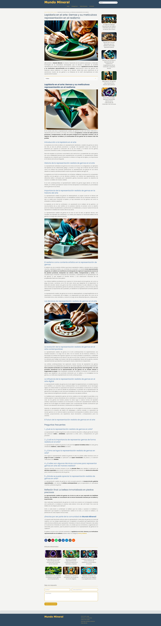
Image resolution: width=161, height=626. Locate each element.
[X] (49, 540)
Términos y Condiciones (86, 618)
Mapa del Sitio (84, 623)
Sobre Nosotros (83, 6)
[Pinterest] (52, 540)
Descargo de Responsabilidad (88, 621)
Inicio (68, 6)
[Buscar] (116, 3)
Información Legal (85, 616)
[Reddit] (73, 540)
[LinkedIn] (63, 540)
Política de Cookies (85, 619)
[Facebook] (45, 540)
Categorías (74, 6)
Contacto (91, 6)
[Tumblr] (59, 540)
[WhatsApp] (56, 540)
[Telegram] (66, 540)
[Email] (70, 540)
